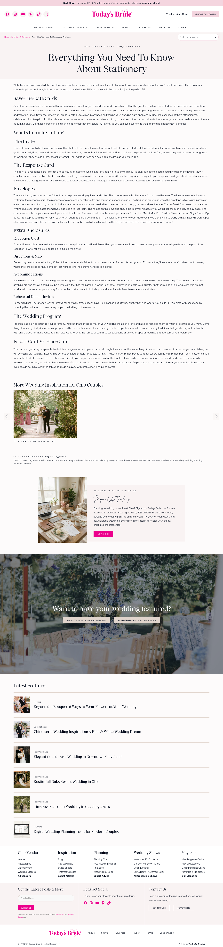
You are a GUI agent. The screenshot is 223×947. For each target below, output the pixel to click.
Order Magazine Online (193, 867)
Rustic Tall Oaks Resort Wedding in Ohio (66, 782)
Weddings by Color (103, 871)
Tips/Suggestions (129, 46)
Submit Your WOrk (137, 620)
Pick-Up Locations (191, 863)
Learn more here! (151, 3)
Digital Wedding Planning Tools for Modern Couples (76, 832)
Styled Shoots (40, 727)
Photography (24, 863)
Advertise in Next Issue (193, 871)
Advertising (184, 908)
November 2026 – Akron (146, 859)
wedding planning (193, 460)
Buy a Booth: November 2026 (149, 871)
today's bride (168, 460)
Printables (99, 867)
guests (48, 460)
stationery (157, 460)
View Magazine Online (193, 859)
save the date (125, 460)
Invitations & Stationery (20, 37)
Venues (21, 859)
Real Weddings (41, 752)
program (113, 460)
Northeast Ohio (81, 460)
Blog (60, 859)
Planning (104, 460)
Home (6, 37)
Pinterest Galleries (67, 871)
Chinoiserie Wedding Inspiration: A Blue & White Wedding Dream (87, 732)
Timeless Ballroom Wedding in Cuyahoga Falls (72, 807)
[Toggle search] (46, 14)
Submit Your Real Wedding (86, 620)
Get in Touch (159, 908)
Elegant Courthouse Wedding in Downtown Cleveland (78, 757)
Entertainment (25, 867)
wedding (179, 460)
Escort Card (38, 460)
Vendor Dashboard (205, 14)
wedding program (22, 463)
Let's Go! (103, 534)
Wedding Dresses (27, 871)
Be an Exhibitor (141, 867)
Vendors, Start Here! (177, 14)
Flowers (37, 702)
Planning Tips (100, 859)
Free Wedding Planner (105, 863)
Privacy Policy (59, 914)
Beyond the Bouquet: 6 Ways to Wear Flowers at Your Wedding (85, 707)
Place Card (94, 460)
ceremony (27, 460)
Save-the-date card (142, 460)
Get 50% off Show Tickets (147, 863)
